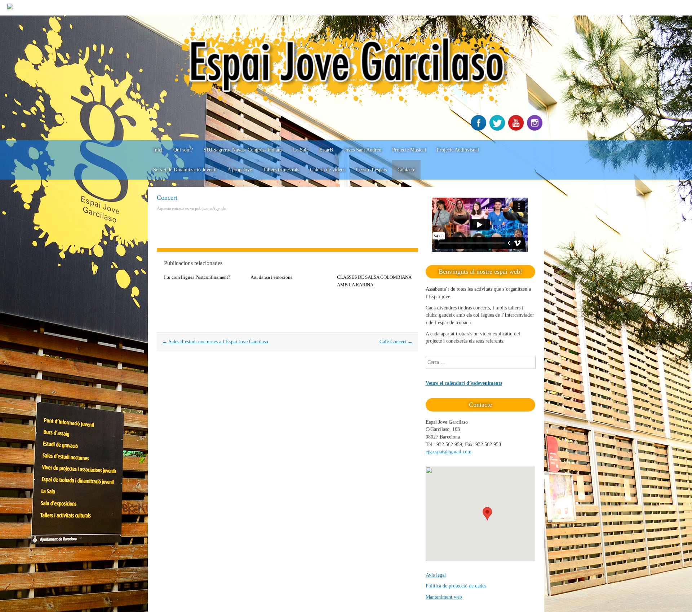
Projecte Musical (409, 150)
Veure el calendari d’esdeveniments (464, 383)
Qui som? (183, 150)
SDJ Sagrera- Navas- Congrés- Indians (243, 150)
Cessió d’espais (371, 169)
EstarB (326, 150)
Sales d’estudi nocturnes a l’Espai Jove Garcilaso (215, 341)
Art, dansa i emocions (271, 277)
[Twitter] (498, 129)
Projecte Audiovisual (458, 150)
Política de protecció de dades (456, 586)
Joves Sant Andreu (362, 150)
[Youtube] (516, 129)
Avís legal (436, 575)
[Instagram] (535, 129)
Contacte (406, 169)
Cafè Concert (396, 341)
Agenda (219, 208)
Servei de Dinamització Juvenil (185, 169)
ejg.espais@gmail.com (448, 451)
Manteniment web (444, 597)
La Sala (301, 150)
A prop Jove (239, 169)
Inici (158, 150)
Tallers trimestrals (281, 169)
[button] (487, 513)
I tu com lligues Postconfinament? (197, 277)
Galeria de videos (327, 169)
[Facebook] (479, 129)
